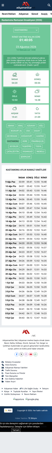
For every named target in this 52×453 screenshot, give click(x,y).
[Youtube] (31, 354)
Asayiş (44, 14)
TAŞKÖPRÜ (26, 146)
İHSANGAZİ (28, 151)
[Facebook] (17, 354)
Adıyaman (23, 14)
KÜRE (25, 141)
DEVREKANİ (12, 136)
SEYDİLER (14, 146)
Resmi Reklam (9, 14)
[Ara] (49, 5)
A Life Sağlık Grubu (30, 388)
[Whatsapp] (35, 354)
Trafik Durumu (11, 370)
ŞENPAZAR (25, 157)
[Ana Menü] (3, 5)
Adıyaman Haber (11, 388)
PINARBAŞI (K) (37, 141)
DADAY (37, 131)
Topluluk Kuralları (20, 391)
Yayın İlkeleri (37, 391)
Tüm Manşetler (11, 376)
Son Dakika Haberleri (14, 379)
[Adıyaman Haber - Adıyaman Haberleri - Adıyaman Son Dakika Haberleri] (25, 5)
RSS (9, 410)
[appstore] (19, 399)
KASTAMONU (13, 141)
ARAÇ (20, 126)
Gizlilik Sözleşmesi (12, 394)
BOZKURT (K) (16, 131)
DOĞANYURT (26, 136)
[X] (21, 354)
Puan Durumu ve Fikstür (15, 373)
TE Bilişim (32, 418)
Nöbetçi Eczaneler (13, 362)
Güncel (34, 14)
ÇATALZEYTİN (13, 151)
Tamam (16, 430)
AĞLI (41, 126)
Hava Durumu (11, 365)
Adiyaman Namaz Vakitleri (16, 368)
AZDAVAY (31, 126)
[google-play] (32, 399)
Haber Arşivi (10, 381)
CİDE (28, 131)
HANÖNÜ (40, 136)
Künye (6, 391)
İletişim (45, 388)
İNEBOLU (40, 151)
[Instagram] (26, 354)
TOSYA (38, 146)
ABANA (11, 126)
